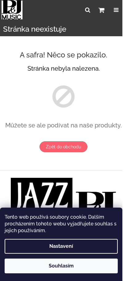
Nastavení (61, 246)
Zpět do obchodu (63, 146)
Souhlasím (61, 266)
